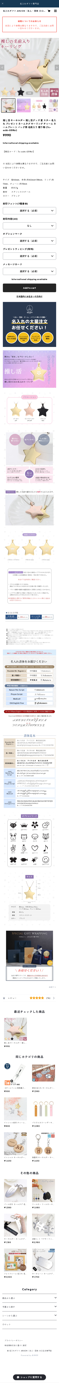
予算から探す (8, 1307)
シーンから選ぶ (9, 1315)
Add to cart (29, 287)
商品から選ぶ (8, 1298)
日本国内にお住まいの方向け (29, 296)
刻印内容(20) (10, 218)
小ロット (6, 1324)
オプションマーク (12, 233)
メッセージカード (12, 264)
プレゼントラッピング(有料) (18, 249)
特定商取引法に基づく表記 (16, 1345)
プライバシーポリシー (14, 1340)
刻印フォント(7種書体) (15, 203)
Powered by (26, 1355)
